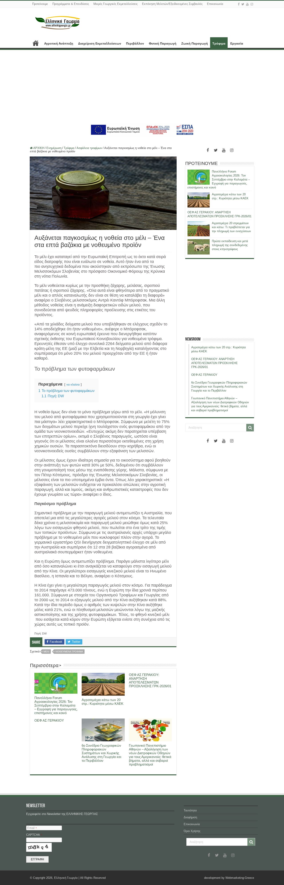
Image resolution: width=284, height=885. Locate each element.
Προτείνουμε (40, 4)
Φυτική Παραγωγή (162, 43)
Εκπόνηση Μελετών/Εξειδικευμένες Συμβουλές (172, 4)
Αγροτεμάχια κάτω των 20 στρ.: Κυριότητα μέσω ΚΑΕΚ (102, 701)
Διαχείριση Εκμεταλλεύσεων (99, 43)
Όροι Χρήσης (192, 831)
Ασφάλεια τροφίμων (89, 148)
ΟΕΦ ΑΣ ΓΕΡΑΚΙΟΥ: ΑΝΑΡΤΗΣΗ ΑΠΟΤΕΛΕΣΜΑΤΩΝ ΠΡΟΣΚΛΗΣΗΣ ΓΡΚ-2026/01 (150, 680)
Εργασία (236, 43)
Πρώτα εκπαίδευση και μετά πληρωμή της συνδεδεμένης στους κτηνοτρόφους (230, 245)
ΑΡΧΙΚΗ (35, 43)
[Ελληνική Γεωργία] (57, 22)
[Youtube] (247, 4)
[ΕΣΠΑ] (142, 129)
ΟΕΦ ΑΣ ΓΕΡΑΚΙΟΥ (49, 720)
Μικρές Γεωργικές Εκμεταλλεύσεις (115, 4)
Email (32, 828)
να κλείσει (73, 384)
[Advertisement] (142, 86)
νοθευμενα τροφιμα (69, 651)
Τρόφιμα (218, 43)
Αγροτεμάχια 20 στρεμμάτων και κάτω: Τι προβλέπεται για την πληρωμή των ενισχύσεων (231, 227)
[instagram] (252, 4)
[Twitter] (243, 4)
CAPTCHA (34, 834)
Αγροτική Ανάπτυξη (58, 43)
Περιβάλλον (135, 43)
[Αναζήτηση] (250, 427)
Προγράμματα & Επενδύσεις (70, 4)
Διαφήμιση (190, 817)
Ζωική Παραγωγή (194, 43)
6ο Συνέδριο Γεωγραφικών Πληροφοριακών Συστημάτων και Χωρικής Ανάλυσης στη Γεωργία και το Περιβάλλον (101, 753)
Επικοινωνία (215, 4)
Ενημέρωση (53, 148)
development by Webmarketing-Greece (229, 877)
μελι (46, 651)
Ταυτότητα (190, 810)
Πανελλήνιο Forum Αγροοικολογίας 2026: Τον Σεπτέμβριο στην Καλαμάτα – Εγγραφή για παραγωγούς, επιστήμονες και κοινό (55, 705)
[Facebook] (238, 4)
